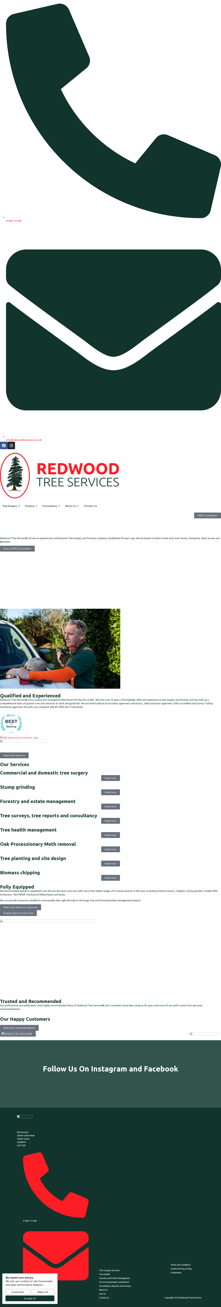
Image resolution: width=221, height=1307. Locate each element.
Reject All (42, 1291)
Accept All (30, 1298)
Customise (18, 1291)
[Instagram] (11, 445)
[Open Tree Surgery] (19, 506)
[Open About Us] (78, 506)
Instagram (109, 1068)
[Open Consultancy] (59, 506)
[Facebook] (4, 445)
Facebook (161, 1068)
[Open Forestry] (36, 506)
